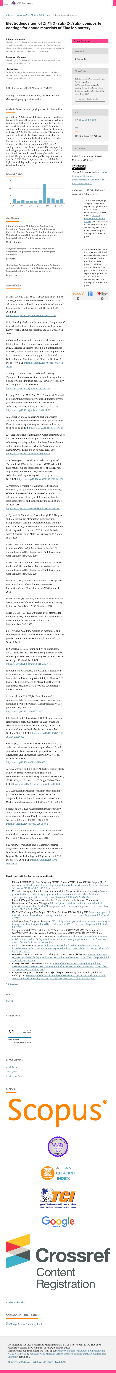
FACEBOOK (60, 1361)
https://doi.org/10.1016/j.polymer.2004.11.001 (28, 410)
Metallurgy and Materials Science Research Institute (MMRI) (60, 1353)
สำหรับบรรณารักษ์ (14, 1076)
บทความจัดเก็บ (22, 15)
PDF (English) (83, 41)
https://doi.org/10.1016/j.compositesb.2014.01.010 (31, 315)
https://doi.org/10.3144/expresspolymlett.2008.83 (35, 784)
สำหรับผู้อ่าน (11, 1067)
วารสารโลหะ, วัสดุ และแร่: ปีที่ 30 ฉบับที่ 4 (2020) (65, 897)
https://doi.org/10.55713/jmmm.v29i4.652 (32, 88)
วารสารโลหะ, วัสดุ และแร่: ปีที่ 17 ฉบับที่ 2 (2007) (73, 978)
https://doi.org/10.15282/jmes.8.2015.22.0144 (28, 663)
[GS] (58, 1227)
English (9, 1000)
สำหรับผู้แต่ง (11, 1071)
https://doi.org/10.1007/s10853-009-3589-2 (27, 823)
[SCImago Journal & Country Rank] (24, 1324)
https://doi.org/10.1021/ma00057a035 (24, 711)
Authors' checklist (16, 1302)
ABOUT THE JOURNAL (19, 1361)
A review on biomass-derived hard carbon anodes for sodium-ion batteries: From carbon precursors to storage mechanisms (56, 947)
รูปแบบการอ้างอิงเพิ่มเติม (87, 99)
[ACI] (58, 1182)
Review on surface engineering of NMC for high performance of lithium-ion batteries (59, 956)
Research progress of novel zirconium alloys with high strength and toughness (61, 914)
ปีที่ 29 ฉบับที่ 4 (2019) (41, 15)
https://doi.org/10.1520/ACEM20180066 (25, 762)
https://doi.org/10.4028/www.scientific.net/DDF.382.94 (33, 508)
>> (16, 983)
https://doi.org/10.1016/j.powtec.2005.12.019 (28, 388)
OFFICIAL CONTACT (42, 1361)
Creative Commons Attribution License (94, 218)
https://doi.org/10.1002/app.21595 (46, 428)
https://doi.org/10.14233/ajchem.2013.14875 (28, 453)
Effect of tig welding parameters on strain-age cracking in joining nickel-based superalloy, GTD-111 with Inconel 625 (61, 923)
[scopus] (58, 1128)
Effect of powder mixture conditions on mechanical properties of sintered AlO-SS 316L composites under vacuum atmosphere (57, 905)
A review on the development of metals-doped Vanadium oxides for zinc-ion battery (59, 883)
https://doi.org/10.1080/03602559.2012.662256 (40, 479)
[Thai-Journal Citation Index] (58, 1210)
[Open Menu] (6, 3)
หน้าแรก (9, 15)
